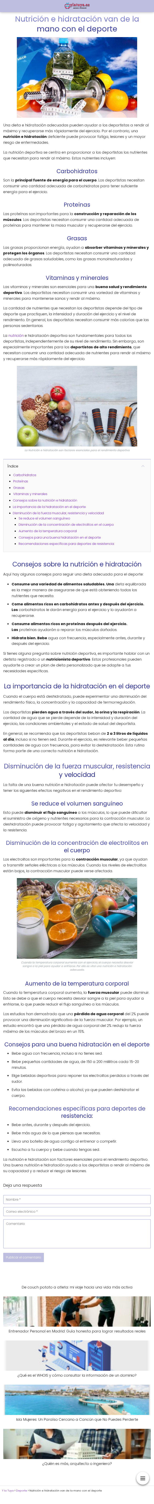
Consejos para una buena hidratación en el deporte (60, 537)
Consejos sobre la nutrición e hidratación (45, 500)
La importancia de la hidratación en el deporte (49, 507)
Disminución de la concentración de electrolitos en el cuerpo (66, 524)
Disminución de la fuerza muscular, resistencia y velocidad (58, 513)
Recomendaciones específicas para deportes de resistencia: (66, 543)
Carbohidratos (24, 475)
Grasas (18, 487)
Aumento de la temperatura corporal (48, 531)
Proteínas (20, 481)
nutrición (16, 335)
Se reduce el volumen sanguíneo (44, 518)
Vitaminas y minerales (30, 494)
